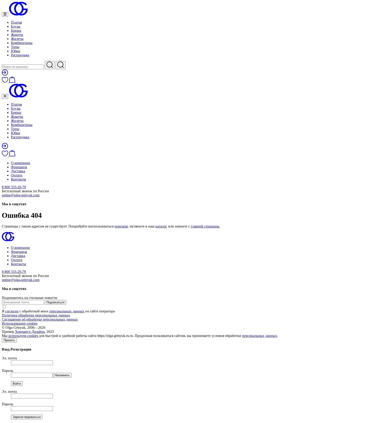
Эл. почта (9, 358)
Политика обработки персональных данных (36, 315)
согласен (12, 311)
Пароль (7, 371)
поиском (121, 226)
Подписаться (55, 302)
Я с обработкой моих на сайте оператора (58, 311)
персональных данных (66, 311)
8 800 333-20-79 (14, 187)
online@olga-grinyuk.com (20, 195)
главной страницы (205, 226)
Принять (9, 340)
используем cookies (23, 336)
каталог (161, 226)
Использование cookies (19, 323)
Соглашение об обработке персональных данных (40, 319)
